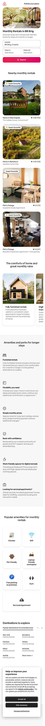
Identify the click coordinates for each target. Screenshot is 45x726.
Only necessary (21, 705)
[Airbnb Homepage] (4, 3)
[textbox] (12, 52)
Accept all (22, 699)
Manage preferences (22, 711)
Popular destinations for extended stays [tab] (18, 628)
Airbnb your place (31, 4)
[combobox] (22, 44)
